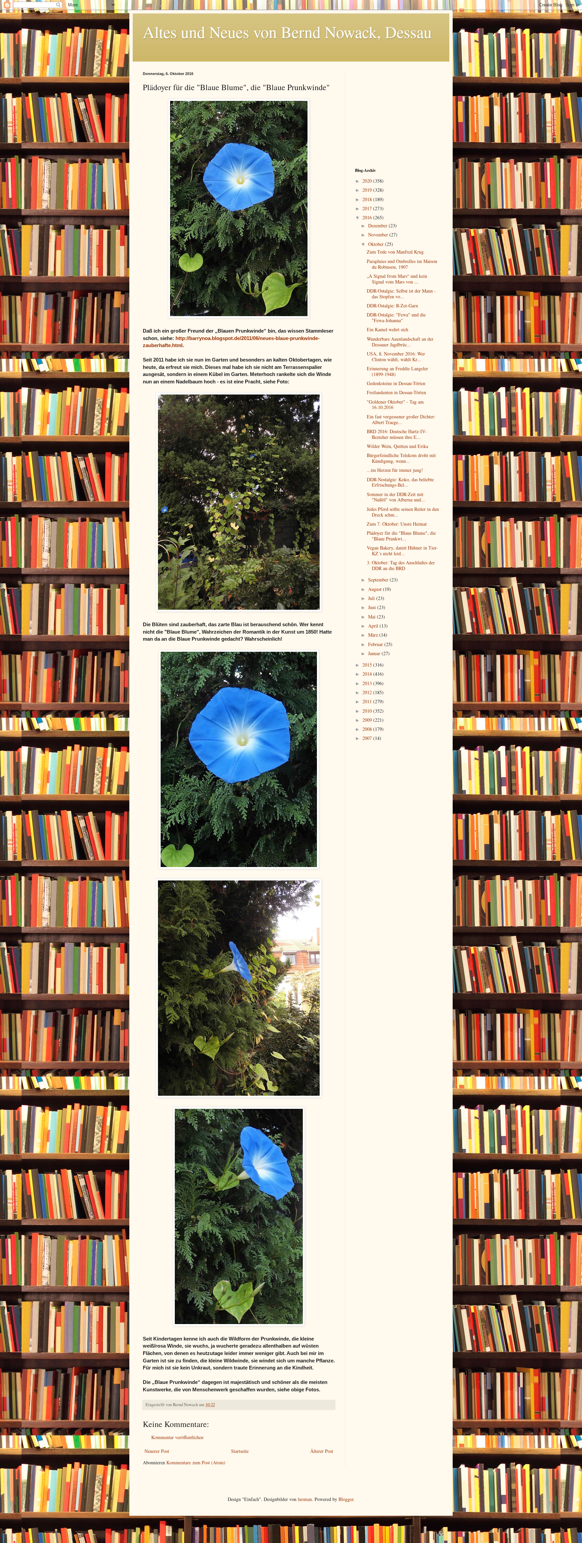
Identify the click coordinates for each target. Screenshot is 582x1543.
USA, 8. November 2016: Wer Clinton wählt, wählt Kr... (396, 356)
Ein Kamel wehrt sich (387, 329)
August (375, 589)
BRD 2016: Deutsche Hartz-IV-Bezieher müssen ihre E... (397, 434)
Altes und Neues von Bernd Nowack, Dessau (287, 31)
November (378, 234)
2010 (367, 711)
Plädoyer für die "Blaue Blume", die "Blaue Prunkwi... (401, 536)
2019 (367, 190)
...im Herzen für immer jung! (395, 470)
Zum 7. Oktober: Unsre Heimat (397, 524)
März (373, 635)
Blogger (345, 1499)
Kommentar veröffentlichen (177, 1437)
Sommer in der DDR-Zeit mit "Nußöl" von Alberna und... (396, 497)
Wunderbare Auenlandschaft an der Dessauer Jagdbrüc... (400, 342)
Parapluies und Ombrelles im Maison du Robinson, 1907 (402, 264)
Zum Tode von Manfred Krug (395, 252)
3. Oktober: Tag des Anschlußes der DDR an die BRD (401, 565)
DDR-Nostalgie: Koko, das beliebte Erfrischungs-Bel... (400, 482)
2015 (367, 665)
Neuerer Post (156, 1451)
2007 (367, 738)
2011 (367, 701)
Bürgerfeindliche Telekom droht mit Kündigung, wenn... (401, 458)
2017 (367, 208)
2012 (367, 692)
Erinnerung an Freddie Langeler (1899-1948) (397, 371)
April (374, 626)
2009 (367, 720)
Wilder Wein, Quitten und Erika (397, 446)
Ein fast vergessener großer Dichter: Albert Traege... (401, 419)
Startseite (240, 1451)
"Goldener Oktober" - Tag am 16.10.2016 (395, 405)
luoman (305, 1499)
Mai (372, 616)
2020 (367, 181)
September (379, 579)
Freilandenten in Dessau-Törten (396, 392)
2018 (367, 199)
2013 (367, 683)
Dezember (378, 225)
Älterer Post (321, 1451)
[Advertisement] (397, 114)
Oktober (376, 244)
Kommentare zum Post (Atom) (195, 1462)
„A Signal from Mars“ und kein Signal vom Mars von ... (397, 279)
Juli (372, 598)
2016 (367, 217)
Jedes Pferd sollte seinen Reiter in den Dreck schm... (403, 512)
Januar (375, 653)
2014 (367, 674)
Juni (372, 607)
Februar (376, 644)
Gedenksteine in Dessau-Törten (396, 383)
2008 (367, 729)
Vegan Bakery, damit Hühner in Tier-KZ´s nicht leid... (402, 550)
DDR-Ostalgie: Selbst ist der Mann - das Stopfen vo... (401, 294)
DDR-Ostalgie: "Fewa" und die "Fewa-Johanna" (396, 317)
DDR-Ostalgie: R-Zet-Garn (392, 305)
